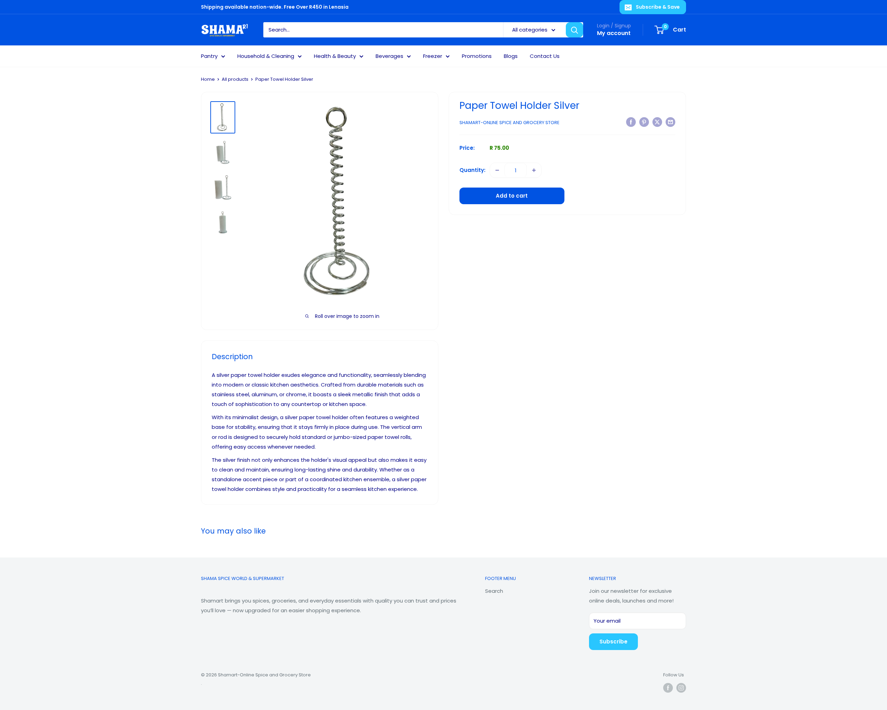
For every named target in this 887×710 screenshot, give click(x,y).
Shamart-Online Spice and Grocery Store (509, 122)
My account (614, 33)
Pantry (209, 56)
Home (208, 79)
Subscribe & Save (658, 6)
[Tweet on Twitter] (657, 122)
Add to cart (512, 195)
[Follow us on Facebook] (668, 688)
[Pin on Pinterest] (644, 122)
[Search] (574, 29)
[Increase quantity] (534, 170)
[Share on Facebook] (631, 122)
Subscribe (613, 641)
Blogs (511, 56)
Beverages (389, 56)
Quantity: (472, 170)
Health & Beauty (335, 56)
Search (494, 591)
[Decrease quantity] (497, 170)
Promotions (477, 56)
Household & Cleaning (265, 56)
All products (235, 79)
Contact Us (545, 56)
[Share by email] (670, 122)
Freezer (432, 56)
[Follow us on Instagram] (681, 688)
